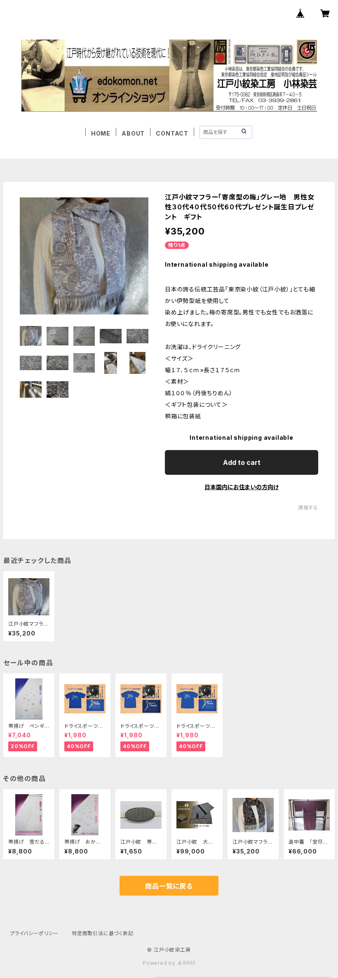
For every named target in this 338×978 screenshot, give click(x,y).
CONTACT (172, 133)
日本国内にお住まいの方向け (241, 486)
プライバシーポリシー (34, 933)
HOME (100, 133)
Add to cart (242, 462)
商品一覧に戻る (169, 886)
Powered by (160, 963)
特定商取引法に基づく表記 (103, 933)
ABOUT (133, 133)
